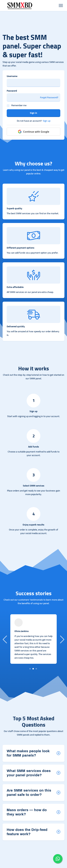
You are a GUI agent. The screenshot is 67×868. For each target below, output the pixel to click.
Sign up (46, 121)
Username (12, 76)
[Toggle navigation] (61, 5)
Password (12, 91)
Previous (5, 639)
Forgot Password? (49, 97)
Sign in (33, 113)
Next (61, 639)
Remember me (18, 105)
